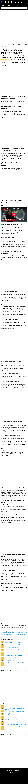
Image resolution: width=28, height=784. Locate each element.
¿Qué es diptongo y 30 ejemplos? (12, 665)
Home (2, 44)
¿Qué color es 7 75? (9, 660)
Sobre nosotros (5, 775)
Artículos (3, 5)
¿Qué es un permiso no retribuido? (12, 644)
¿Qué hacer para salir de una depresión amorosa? (15, 716)
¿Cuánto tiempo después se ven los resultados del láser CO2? (15, 714)
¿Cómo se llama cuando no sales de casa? (14, 721)
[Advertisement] (14, 26)
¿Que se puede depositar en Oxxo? (12, 705)
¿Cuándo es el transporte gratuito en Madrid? (14, 662)
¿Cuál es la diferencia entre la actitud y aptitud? (15, 711)
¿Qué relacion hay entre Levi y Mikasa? (13, 642)
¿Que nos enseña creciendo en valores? (13, 652)
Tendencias (10, 5)
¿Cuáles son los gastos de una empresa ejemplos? (15, 657)
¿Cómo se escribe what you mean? (12, 647)
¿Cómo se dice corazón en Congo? (12, 726)
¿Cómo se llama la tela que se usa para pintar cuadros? (14, 709)
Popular (16, 5)
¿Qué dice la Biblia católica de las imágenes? (14, 655)
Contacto (13, 775)
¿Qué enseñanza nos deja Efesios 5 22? (13, 729)
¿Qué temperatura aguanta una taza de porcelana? (16, 724)
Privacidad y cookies (21, 775)
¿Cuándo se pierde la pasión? (11, 719)
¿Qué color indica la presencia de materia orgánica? (14, 650)
